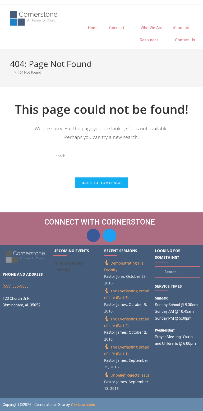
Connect (116, 27)
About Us (181, 27)
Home (93, 27)
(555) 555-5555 (16, 286)
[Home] (11, 72)
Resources (149, 40)
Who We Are (151, 27)
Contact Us (185, 40)
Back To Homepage (101, 182)
